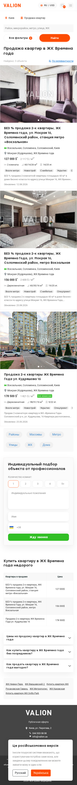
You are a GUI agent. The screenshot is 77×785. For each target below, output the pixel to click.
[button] (72, 95)
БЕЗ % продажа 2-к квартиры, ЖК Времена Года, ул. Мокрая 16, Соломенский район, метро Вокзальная (37, 258)
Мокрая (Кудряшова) (19, 153)
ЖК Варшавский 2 (35, 684)
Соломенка (29, 148)
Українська (40, 773)
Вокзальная (14, 148)
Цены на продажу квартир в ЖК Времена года (35, 638)
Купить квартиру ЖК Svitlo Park (22, 693)
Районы (14, 434)
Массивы (36, 434)
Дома (46, 445)
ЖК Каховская (57, 688)
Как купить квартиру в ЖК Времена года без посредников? (35, 652)
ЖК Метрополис (39, 688)
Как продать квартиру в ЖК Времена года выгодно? (32, 666)
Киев (57, 148)
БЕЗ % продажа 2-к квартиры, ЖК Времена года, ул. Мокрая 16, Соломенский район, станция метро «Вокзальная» (34, 135)
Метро (56, 434)
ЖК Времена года (43, 153)
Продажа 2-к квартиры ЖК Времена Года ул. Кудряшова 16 (34, 377)
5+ (62, 483)
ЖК (30, 445)
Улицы (13, 445)
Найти (55, 38)
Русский (20, 773)
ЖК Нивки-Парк (14, 684)
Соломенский (45, 148)
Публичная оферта (38, 722)
